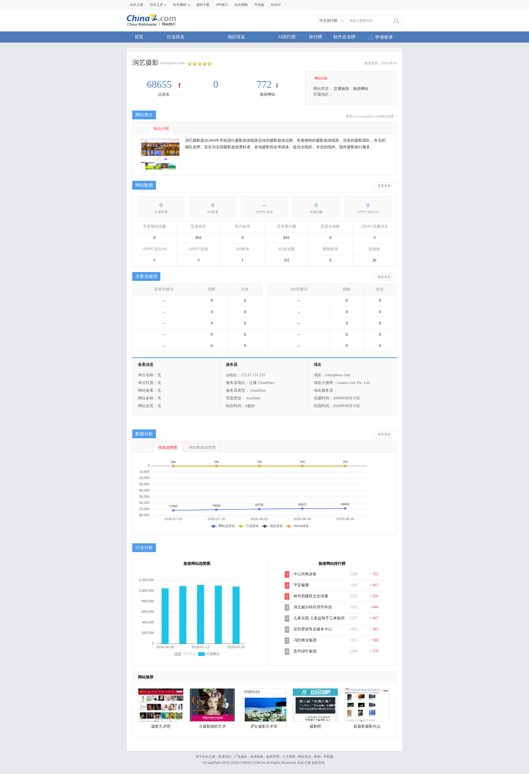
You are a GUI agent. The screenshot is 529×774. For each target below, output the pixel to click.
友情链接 (256, 757)
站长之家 (136, 5)
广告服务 (240, 757)
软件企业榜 (344, 36)
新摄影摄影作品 (366, 726)
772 (264, 84)
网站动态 (304, 757)
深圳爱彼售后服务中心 (312, 629)
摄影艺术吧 (161, 726)
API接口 (222, 5)
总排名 (164, 94)
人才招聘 (288, 757)
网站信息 (321, 78)
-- (264, 204)
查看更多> (385, 186)
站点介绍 (161, 129)
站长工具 (156, 5)
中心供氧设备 (305, 574)
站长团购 (241, 5)
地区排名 (236, 36)
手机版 (328, 757)
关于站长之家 (205, 757)
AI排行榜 (287, 36)
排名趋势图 (167, 447)
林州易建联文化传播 (310, 596)
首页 (138, 36)
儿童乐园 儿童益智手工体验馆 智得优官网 (319, 621)
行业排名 (176, 36)
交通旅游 (341, 89)
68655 (160, 84)
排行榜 (315, 36)
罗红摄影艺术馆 (263, 726)
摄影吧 (315, 726)
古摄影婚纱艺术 (212, 726)
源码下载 (202, 5)
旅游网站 (267, 94)
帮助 (317, 757)
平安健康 (301, 585)
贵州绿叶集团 (305, 651)
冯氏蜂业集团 (305, 640)
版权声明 (272, 757)
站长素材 (179, 5)
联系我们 (224, 757)
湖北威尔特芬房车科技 (312, 607)
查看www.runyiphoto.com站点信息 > (371, 116)
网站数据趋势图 (202, 447)
